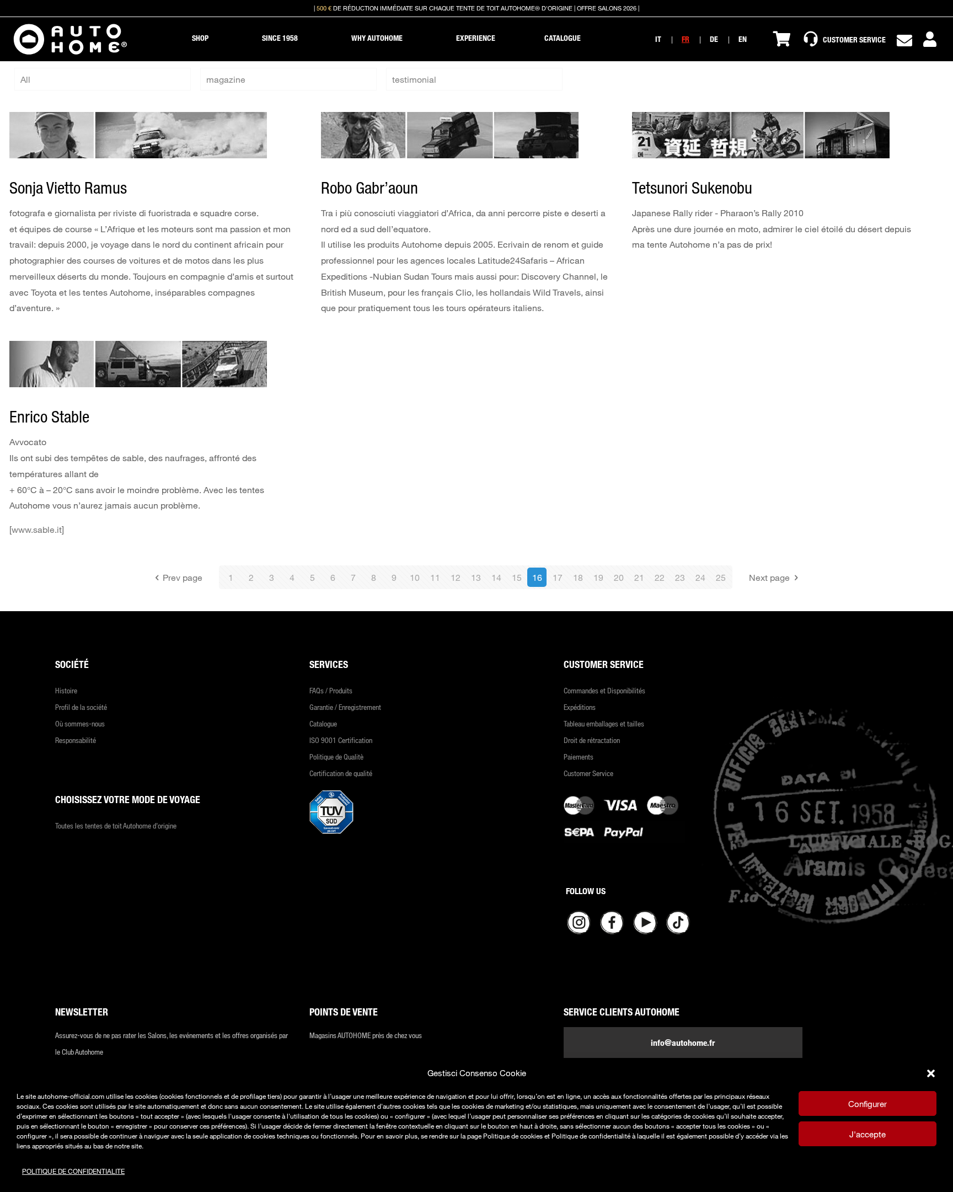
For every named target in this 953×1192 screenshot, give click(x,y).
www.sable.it (37, 529)
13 (476, 577)
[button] (930, 1073)
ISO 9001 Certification (340, 740)
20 (619, 577)
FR (685, 39)
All (25, 79)
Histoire (66, 690)
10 (415, 577)
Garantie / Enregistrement (345, 707)
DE (714, 39)
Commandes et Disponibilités (604, 690)
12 (456, 577)
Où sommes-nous (80, 723)
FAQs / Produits (330, 690)
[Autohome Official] (70, 39)
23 (680, 577)
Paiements (578, 756)
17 (558, 577)
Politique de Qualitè (336, 756)
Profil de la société (81, 707)
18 (578, 577)
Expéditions (580, 707)
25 (721, 577)
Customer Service (588, 773)
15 (517, 577)
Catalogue (323, 723)
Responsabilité (75, 740)
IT (658, 39)
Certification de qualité (340, 773)
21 (639, 577)
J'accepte (867, 1134)
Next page (769, 577)
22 (660, 577)
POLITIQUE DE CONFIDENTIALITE (73, 1171)
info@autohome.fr (683, 1042)
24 (700, 577)
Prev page (182, 577)
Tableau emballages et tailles (604, 723)
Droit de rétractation (592, 740)
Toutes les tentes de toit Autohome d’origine (115, 825)
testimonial (414, 79)
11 (435, 577)
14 (496, 577)
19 (598, 577)
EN (742, 39)
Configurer (867, 1104)
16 (537, 577)
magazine (225, 79)
